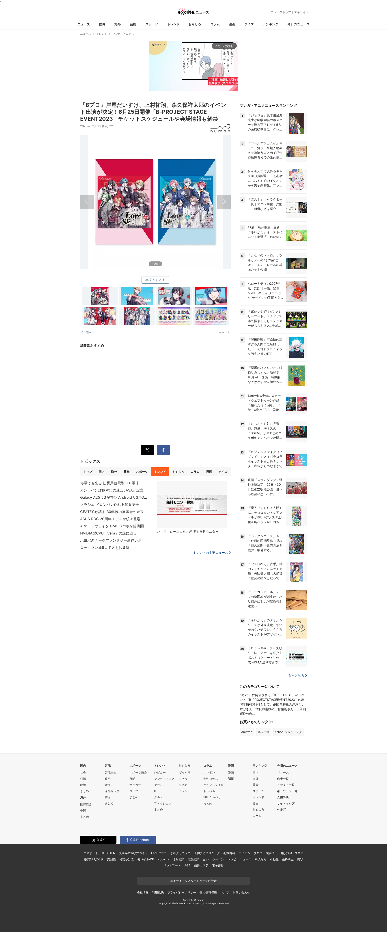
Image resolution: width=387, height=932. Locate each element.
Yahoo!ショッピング (288, 732)
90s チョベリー (213, 797)
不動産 (274, 859)
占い (206, 859)
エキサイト (301, 12)
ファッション (163, 803)
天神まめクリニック (207, 853)
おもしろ (195, 24)
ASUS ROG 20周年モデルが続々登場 (110, 519)
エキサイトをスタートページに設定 (193, 881)
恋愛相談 (193, 859)
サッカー (135, 785)
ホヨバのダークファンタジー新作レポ (111, 540)
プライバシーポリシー (181, 892)
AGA (187, 865)
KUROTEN (108, 853)
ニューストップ (281, 12)
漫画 (232, 24)
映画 (108, 778)
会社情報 (142, 892)
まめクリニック (180, 853)
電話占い (271, 853)
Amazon (246, 732)
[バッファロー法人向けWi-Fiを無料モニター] (192, 504)
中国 (83, 810)
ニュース (83, 24)
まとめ (84, 791)
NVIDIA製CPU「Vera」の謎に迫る (108, 533)
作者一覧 (283, 778)
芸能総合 (110, 772)
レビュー (160, 772)
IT (155, 791)
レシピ (231, 859)
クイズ (249, 24)
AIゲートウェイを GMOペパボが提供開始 (113, 526)
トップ (88, 471)
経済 (83, 778)
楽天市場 (263, 732)
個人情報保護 (208, 892)
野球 (132, 778)
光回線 (111, 859)
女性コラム (210, 778)
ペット (183, 791)
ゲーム (158, 785)
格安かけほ (126, 859)
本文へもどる (155, 280)
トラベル (209, 791)
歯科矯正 (288, 859)
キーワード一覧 (287, 791)
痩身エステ (201, 865)
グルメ (158, 797)
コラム (215, 24)
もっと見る (296, 675)
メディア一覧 (286, 785)
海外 (117, 24)
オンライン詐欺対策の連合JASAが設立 (112, 490)
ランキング (270, 24)
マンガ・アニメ (164, 778)
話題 (231, 778)
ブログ (258, 853)
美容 (300, 859)
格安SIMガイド (93, 859)
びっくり (184, 772)
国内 (102, 24)
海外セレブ (112, 791)
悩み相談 (178, 859)
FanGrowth (159, 853)
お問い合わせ (241, 892)
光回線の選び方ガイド (133, 853)
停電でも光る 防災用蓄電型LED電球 (109, 483)
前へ (117, 197)
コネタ (183, 778)
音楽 (108, 785)
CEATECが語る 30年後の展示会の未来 (112, 511)
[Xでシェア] (147, 450)
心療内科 (229, 853)
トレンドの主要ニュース (210, 552)
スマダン (209, 772)
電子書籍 (218, 865)
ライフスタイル (213, 785)
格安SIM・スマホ (292, 853)
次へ (193, 197)
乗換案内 (260, 859)
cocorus (163, 859)
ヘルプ (281, 809)
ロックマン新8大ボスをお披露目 (106, 547)
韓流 (108, 797)
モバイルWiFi (146, 859)
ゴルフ (133, 791)
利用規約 (157, 892)
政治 (83, 785)
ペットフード (172, 865)
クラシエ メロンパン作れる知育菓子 (109, 504)
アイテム (244, 853)
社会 (83, 772)
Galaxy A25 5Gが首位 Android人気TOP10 (113, 497)
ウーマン (218, 859)
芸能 (133, 24)
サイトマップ (286, 803)
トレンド (173, 24)
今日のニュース (299, 24)
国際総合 (86, 804)
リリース (283, 772)
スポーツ (151, 24)
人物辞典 (283, 797)
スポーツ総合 (138, 772)
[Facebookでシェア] (163, 450)
